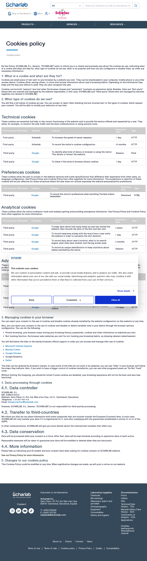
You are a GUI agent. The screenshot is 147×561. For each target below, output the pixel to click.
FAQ (123, 501)
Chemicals (95, 495)
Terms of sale (50, 548)
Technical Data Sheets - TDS (128, 505)
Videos (124, 498)
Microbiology (97, 498)
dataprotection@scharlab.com (23, 402)
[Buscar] (136, 6)
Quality (99, 548)
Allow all (115, 300)
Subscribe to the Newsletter (54, 492)
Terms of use (34, 548)
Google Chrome (13, 353)
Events (68, 541)
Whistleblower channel (128, 532)
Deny (31, 300)
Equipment (96, 509)
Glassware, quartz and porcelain (101, 502)
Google (35, 153)
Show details (123, 291)
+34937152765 (49, 513)
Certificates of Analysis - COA (128, 516)
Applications (127, 520)
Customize (71, 300)
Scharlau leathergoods (127, 527)
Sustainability (112, 548)
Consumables (97, 512)
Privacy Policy (85, 548)
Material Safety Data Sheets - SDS (131, 510)
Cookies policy (68, 548)
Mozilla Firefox (12, 349)
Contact (79, 541)
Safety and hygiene (100, 515)
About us (57, 541)
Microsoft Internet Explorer (18, 346)
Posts (124, 495)
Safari (8, 360)
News (89, 541)
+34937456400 (49, 510)
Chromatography (99, 506)
